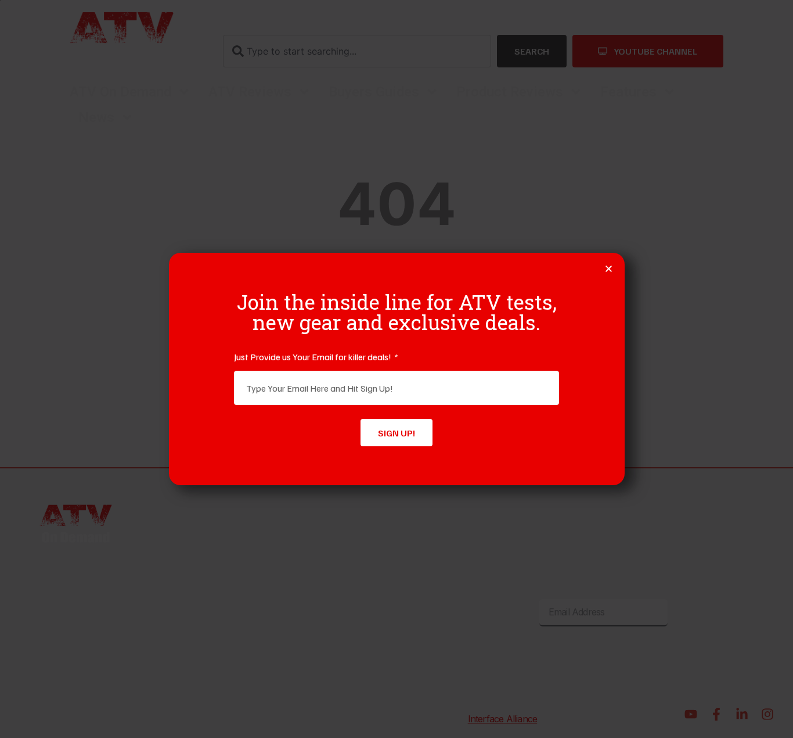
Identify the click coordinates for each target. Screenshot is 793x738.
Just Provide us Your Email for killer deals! (313, 357)
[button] (608, 268)
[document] (396, 369)
